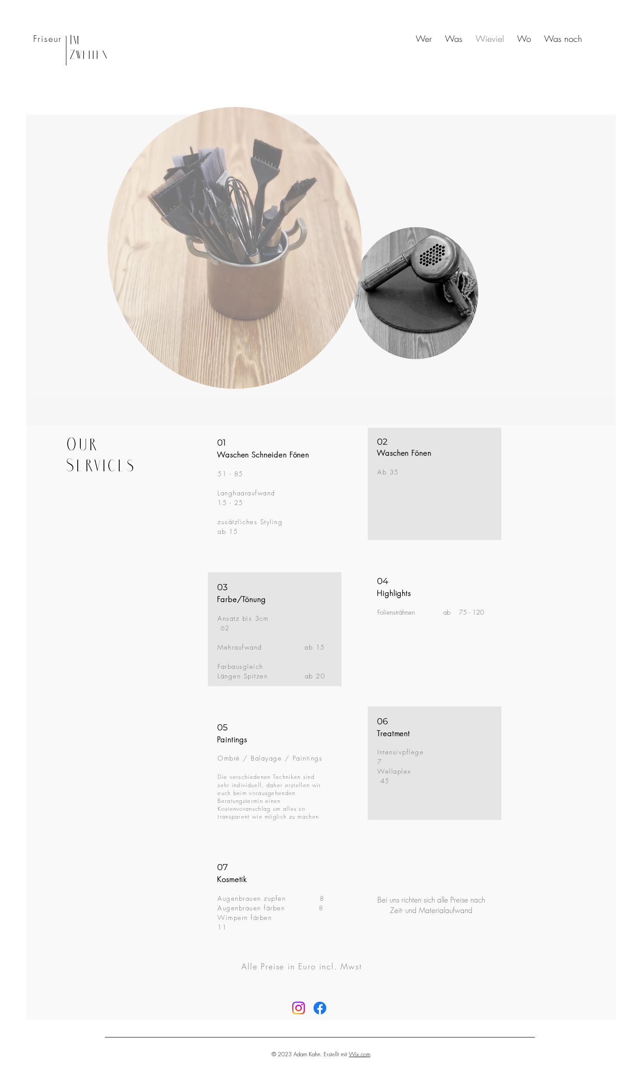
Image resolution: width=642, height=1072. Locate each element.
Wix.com (359, 1054)
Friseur (47, 39)
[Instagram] (298, 1008)
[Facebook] (319, 1008)
